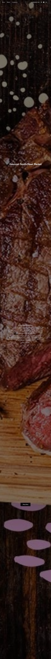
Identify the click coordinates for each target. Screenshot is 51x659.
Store (3, 2)
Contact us (14, 2)
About (8, 2)
